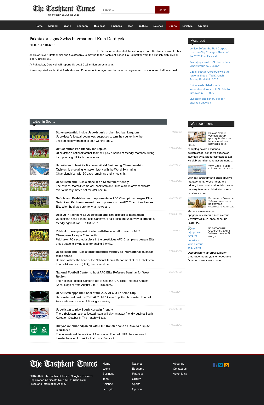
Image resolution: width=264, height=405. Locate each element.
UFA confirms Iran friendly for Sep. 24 (81, 148)
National (53, 26)
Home (39, 26)
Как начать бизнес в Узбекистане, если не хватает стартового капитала (221, 202)
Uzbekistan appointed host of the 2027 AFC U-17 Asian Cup (96, 293)
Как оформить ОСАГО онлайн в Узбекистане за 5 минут (219, 232)
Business (99, 26)
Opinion (203, 26)
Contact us (180, 368)
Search (162, 9)
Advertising (180, 373)
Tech (130, 26)
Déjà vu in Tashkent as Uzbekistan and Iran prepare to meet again (100, 214)
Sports (173, 26)
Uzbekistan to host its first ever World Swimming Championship (99, 165)
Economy (82, 26)
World (67, 26)
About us (178, 363)
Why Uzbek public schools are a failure (220, 167)
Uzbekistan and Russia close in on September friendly (92, 181)
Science (158, 26)
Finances (116, 26)
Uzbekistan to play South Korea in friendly (84, 309)
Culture (143, 26)
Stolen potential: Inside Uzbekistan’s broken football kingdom (97, 132)
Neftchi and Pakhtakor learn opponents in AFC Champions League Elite (104, 198)
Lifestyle (187, 26)
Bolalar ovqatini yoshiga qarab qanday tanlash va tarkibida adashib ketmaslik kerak (219, 138)
